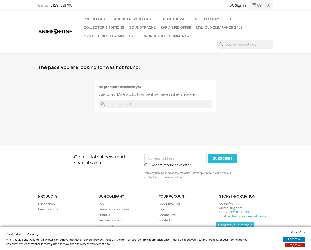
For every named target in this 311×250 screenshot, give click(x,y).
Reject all (295, 245)
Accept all (294, 239)
